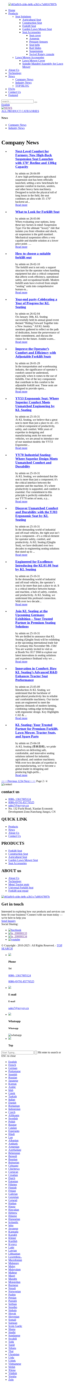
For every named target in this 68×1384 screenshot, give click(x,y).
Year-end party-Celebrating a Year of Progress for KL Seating (36, 303)
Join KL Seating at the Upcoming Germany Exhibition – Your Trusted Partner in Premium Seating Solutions (35, 618)
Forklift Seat (29, 25)
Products (13, 13)
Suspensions (36, 51)
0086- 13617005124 (19, 799)
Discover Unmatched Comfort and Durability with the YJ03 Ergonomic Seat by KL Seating (36, 514)
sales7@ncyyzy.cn (18, 805)
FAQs (11, 88)
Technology (14, 73)
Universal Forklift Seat (20, 887)
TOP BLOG (22, 85)
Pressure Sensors (38, 41)
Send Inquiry (8, 920)
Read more (21, 204)
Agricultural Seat (31, 19)
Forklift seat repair (18, 890)
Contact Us (14, 92)
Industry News (23, 82)
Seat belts (34, 44)
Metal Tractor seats (18, 884)
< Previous (11, 781)
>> (34, 781)
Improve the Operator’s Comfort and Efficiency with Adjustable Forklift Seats (35, 352)
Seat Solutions (23, 16)
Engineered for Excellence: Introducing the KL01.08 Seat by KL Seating (36, 565)
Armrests (34, 38)
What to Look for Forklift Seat (37, 212)
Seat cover (35, 35)
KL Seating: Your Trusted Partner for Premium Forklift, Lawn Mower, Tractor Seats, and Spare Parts (36, 730)
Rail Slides (35, 47)
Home (11, 10)
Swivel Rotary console (41, 54)
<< (3, 781)
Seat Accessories (31, 32)
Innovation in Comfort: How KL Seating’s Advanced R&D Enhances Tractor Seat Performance (36, 674)
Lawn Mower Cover (33, 60)
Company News (24, 79)
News (11, 76)
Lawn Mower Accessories (29, 57)
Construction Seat (32, 22)
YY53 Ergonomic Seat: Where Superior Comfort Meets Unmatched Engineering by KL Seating (37, 404)
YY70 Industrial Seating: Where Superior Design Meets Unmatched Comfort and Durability (36, 460)
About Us (13, 70)
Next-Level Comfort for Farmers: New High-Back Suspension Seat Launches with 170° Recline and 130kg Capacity (35, 158)
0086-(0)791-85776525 (21, 802)
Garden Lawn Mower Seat (37, 29)
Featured (13, 95)
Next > (27, 781)
